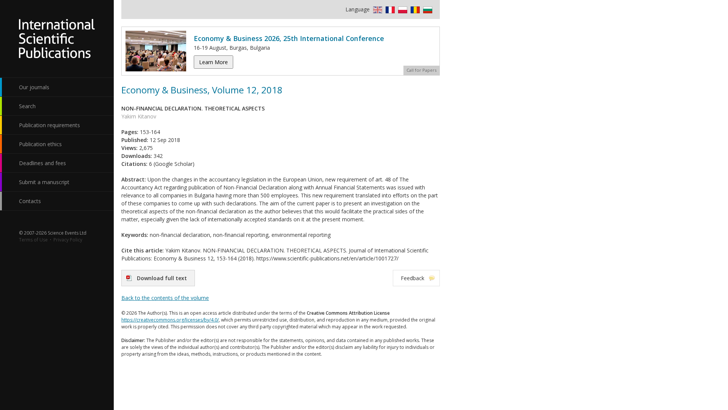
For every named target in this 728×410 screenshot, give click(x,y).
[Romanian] (414, 9)
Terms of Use (33, 240)
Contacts (30, 201)
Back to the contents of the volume (165, 297)
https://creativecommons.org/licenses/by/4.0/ (170, 320)
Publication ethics (40, 144)
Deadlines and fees (42, 163)
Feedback (412, 278)
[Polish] (401, 9)
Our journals (34, 87)
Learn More (213, 62)
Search (27, 106)
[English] (376, 9)
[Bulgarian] (426, 9)
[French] (389, 9)
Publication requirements (49, 125)
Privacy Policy (67, 240)
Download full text (162, 278)
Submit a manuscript (44, 182)
